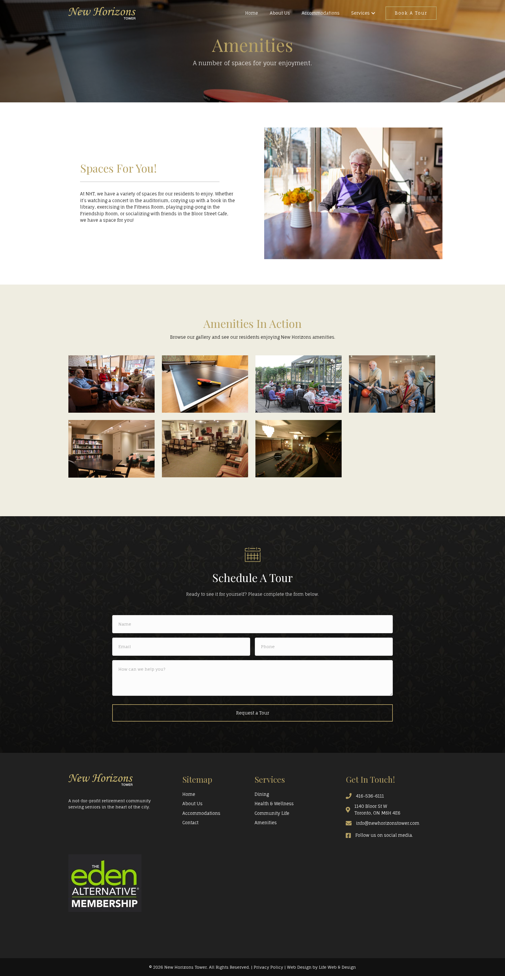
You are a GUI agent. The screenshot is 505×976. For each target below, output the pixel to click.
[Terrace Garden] (298, 384)
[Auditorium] (298, 448)
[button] (373, 13)
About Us (192, 803)
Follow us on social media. (384, 835)
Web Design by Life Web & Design (321, 967)
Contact (190, 822)
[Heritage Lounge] (205, 448)
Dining (262, 794)
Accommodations (201, 813)
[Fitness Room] (392, 384)
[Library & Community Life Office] (111, 449)
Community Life (272, 813)
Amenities (266, 822)
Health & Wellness (274, 803)
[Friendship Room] (205, 384)
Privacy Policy (268, 967)
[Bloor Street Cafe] (111, 384)
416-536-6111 (370, 796)
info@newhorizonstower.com (387, 823)
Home (188, 794)
